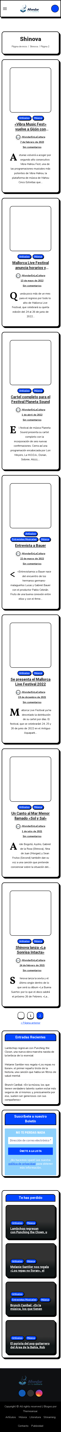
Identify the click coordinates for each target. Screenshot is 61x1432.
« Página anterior (30, 1023)
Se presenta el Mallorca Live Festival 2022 (30, 682)
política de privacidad (22, 1163)
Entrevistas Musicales (24, 539)
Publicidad (37, 1426)
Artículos (24, 118)
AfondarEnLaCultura (33, 137)
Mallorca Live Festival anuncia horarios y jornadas (30, 267)
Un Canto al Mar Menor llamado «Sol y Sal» (30, 816)
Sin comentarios (32, 147)
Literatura (35, 1417)
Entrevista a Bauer (30, 545)
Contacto (23, 1426)
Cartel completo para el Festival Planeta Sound (30, 399)
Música (38, 118)
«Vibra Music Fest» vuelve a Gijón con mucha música (30, 129)
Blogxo (48, 1406)
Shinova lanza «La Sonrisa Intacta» (31, 950)
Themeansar (30, 1411)
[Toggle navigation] (5, 9)
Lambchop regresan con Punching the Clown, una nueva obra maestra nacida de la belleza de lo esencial (29, 1051)
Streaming (50, 1417)
